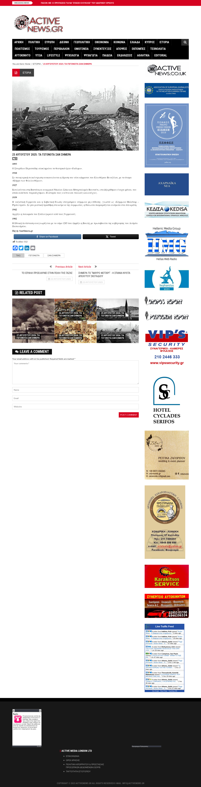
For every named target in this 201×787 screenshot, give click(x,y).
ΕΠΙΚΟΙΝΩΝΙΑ (72, 756)
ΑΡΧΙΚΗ (18, 42)
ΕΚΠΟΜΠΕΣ (138, 49)
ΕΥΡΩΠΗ (50, 42)
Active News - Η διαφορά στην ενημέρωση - (164, 632)
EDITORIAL (160, 55)
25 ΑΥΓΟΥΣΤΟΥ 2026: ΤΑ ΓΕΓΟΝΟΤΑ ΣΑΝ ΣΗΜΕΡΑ (112, 314)
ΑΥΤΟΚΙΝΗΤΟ (22, 55)
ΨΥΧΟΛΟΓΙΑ (72, 55)
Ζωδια (39, 746)
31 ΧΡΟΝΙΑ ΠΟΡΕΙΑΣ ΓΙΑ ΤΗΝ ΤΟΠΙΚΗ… (163, 666)
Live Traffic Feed (164, 626)
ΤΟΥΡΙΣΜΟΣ (42, 49)
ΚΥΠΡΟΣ (150, 42)
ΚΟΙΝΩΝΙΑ (119, 42)
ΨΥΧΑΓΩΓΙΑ (91, 55)
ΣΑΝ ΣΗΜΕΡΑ (54, 255)
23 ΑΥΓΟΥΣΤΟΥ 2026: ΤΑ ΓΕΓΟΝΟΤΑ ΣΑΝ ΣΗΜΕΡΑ (112, 336)
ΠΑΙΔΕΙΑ (107, 55)
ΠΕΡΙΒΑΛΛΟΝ (61, 49)
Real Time (163, 691)
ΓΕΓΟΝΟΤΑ (34, 255)
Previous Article (64, 266)
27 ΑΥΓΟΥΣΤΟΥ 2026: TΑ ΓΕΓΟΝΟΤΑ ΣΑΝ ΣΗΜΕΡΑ (28, 336)
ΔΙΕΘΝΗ (64, 42)
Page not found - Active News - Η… (164, 642)
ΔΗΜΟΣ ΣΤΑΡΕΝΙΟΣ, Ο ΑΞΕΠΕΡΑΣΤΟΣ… (161, 681)
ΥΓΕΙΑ (38, 55)
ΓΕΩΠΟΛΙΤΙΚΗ (82, 42)
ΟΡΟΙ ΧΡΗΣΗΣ (73, 760)
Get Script (155, 691)
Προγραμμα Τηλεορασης (140, 746)
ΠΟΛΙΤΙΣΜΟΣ (22, 49)
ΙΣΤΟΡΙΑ (164, 42)
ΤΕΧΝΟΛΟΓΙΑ (158, 49)
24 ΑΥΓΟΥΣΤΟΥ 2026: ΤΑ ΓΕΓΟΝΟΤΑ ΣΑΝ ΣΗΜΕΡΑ (70, 336)
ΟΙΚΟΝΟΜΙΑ (102, 42)
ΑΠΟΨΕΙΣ (121, 49)
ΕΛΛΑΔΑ (135, 42)
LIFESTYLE (53, 55)
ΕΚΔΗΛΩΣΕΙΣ (124, 55)
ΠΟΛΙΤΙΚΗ (34, 42)
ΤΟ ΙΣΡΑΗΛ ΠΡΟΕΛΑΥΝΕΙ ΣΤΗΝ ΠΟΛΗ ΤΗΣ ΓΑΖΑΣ (47, 272)
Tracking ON (173, 691)
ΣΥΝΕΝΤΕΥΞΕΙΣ (102, 49)
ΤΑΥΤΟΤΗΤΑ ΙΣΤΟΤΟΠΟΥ (78, 771)
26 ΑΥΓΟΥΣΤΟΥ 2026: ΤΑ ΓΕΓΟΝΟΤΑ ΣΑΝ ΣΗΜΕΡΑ (70, 314)
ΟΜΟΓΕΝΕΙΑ (81, 49)
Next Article (84, 266)
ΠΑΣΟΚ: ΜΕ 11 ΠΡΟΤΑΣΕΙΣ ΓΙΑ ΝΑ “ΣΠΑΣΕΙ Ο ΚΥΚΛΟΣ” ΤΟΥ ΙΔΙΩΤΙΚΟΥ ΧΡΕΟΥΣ (77, 3)
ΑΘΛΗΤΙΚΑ (143, 55)
